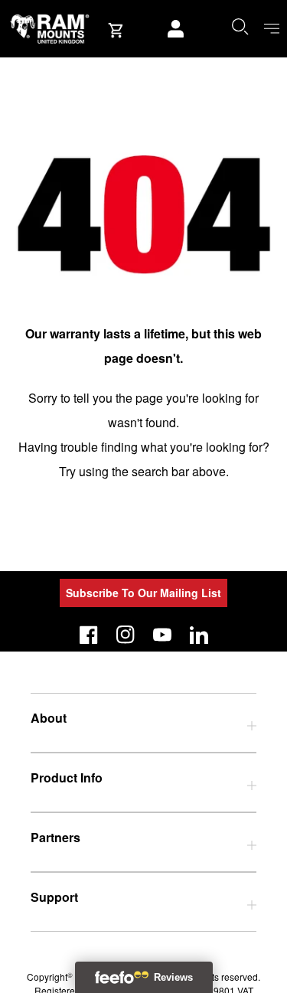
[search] (239, 26)
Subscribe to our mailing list (143, 592)
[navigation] (271, 29)
